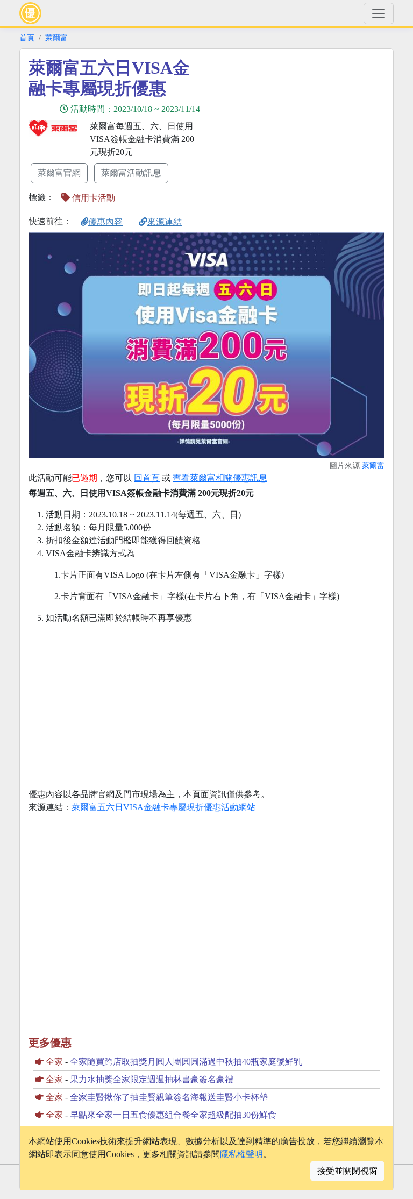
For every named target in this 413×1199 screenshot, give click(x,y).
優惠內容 (105, 221)
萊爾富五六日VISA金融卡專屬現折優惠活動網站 (163, 807)
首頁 (26, 37)
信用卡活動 (92, 197)
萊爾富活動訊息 (131, 173)
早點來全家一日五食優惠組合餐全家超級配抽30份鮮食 (173, 1114)
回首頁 (147, 478)
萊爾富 (56, 37)
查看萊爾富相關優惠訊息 (220, 478)
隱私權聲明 (241, 1154)
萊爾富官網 (59, 173)
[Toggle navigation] (379, 13)
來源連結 (164, 221)
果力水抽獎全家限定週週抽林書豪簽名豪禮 (151, 1079)
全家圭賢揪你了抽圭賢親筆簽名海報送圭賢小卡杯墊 (169, 1097)
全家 (54, 1061)
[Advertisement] (303, 133)
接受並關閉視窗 (347, 1170)
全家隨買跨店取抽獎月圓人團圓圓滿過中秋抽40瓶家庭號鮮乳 (186, 1061)
